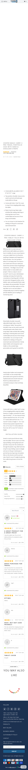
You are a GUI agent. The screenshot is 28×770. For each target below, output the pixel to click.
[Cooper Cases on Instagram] (15, 709)
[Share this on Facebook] (10, 229)
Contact (6, 738)
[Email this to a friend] (17, 229)
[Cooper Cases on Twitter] (5, 709)
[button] (9, 152)
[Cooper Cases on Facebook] (8, 709)
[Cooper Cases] (14, 1)
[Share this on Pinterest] (13, 229)
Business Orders (8, 731)
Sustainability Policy (10, 735)
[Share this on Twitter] (7, 229)
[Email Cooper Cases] (19, 709)
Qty (4, 175)
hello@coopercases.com (16, 721)
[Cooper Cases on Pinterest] (12, 709)
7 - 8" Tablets (7, 163)
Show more (13, 666)
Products (6, 724)
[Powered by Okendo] (6, 467)
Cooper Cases (10, 756)
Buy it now (16, 180)
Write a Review (20, 466)
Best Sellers (7, 728)
